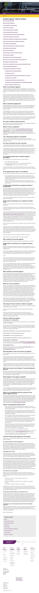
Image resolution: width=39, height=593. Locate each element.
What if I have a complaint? (8, 27)
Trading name (5, 585)
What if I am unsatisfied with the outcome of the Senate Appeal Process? (17, 64)
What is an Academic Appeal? (8, 20)
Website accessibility (12, 560)
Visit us (4, 555)
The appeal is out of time (9, 73)
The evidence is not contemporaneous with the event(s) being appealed (18, 82)
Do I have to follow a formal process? (10, 25)
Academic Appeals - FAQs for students (10, 4)
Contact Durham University (9, 542)
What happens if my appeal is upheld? (10, 61)
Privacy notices (5, 588)
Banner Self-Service (32, 552)
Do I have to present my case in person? (10, 32)
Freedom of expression (12, 555)
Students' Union (9, 164)
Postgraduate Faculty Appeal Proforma (27, 341)
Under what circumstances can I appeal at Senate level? (13, 45)
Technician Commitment (32, 556)
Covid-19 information (12, 558)
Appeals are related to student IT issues (12, 84)
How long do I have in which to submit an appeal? (12, 52)
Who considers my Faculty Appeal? (9, 43)
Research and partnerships (26, 554)
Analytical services (18, 554)
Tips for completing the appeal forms (10, 66)
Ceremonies (5, 561)
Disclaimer (4, 584)
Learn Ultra (32, 550)
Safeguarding (12, 565)
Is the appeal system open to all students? (11, 36)
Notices (11, 551)
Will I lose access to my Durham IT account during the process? (15, 59)
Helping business (18, 552)
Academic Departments (5, 559)
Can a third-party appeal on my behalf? (10, 29)
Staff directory (32, 554)
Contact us (5, 554)
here (12, 322)
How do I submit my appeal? (8, 55)
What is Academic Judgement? (9, 23)
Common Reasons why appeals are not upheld (12, 68)
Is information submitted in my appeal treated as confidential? (15, 39)
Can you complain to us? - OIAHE (19, 402)
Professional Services (13, 3)
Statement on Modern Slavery (12, 553)
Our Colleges (5, 557)
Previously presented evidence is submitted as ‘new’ (15, 80)
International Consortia (26, 552)
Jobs (4, 552)
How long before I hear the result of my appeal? (12, 57)
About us (7, 3)
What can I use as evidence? (8, 50)
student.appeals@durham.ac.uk (29, 342)
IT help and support (32, 561)
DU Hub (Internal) (31, 558)
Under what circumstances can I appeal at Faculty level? (13, 41)
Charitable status (6, 582)
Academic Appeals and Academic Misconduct (24, 3)
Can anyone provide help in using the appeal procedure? (13, 34)
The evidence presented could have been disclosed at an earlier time (18, 75)
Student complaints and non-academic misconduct (12, 563)
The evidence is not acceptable (11, 77)
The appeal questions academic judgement (13, 70)
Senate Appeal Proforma (27, 346)
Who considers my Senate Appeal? (9, 48)
